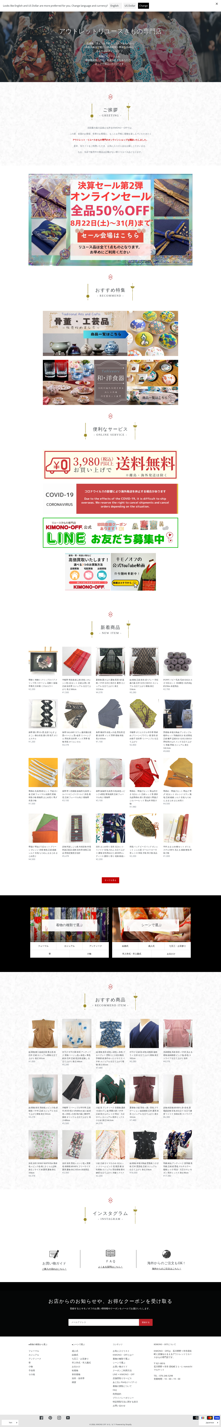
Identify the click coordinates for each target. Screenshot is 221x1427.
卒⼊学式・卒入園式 (131, 953)
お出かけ (171, 953)
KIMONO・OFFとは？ (123, 1354)
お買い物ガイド (120, 1366)
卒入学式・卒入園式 (81, 1362)
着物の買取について (122, 1386)
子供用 (32, 1370)
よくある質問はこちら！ (110, 1266)
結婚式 (125, 945)
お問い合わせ (119, 1405)
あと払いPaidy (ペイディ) (125, 1382)
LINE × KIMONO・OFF (123, 1374)
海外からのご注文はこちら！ (166, 1268)
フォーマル (43, 945)
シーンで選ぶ (119, 1362)
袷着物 (75, 1370)
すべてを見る (110, 880)
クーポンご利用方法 (122, 1370)
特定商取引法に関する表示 (125, 1401)
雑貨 (74, 1382)
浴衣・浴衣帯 (78, 1378)
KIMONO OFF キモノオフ (105, 1424)
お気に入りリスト (121, 1350)
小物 (89, 953)
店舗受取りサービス (122, 1378)
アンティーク (95, 945)
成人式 (151, 945)
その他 (32, 1374)
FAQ (115, 1390)
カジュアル (69, 945)
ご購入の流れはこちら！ (54, 1268)
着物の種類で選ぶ (121, 1358)
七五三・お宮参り (177, 945)
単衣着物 (76, 1374)
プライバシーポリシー (123, 1397)
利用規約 (117, 1393)
